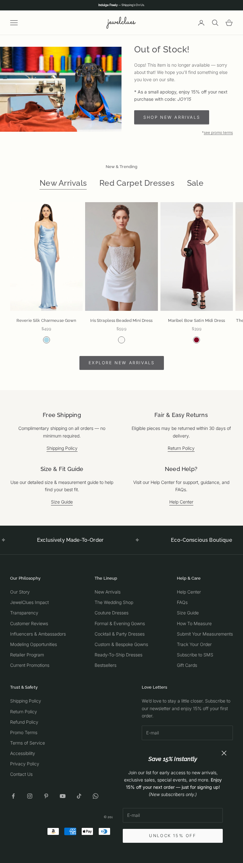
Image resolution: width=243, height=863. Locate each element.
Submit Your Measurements (205, 634)
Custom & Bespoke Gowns (121, 644)
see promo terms (218, 132)
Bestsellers (105, 665)
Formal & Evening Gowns (120, 623)
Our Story (20, 591)
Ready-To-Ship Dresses (118, 654)
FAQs (182, 602)
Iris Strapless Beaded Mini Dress (121, 320)
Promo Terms (23, 732)
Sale (195, 183)
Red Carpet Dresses (136, 183)
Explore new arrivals (122, 362)
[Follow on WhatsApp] (95, 796)
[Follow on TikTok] (79, 796)
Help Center (181, 501)
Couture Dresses (111, 612)
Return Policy (181, 448)
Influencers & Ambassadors (38, 634)
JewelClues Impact (29, 602)
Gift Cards (187, 665)
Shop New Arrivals (171, 117)
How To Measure (194, 623)
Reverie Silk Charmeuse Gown (46, 320)
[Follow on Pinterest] (46, 796)
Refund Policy (24, 722)
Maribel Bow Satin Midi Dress (196, 320)
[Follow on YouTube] (62, 796)
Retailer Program (27, 654)
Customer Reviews (29, 623)
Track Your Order (194, 644)
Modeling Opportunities (33, 644)
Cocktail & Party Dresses (120, 634)
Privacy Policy (24, 763)
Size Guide (62, 501)
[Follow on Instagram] (30, 796)
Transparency (24, 612)
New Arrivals (63, 183)
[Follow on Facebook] (13, 796)
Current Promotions (29, 665)
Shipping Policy (62, 448)
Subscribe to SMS (195, 654)
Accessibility (22, 753)
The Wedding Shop (114, 602)
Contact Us (21, 774)
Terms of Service (27, 742)
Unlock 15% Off (172, 835)
